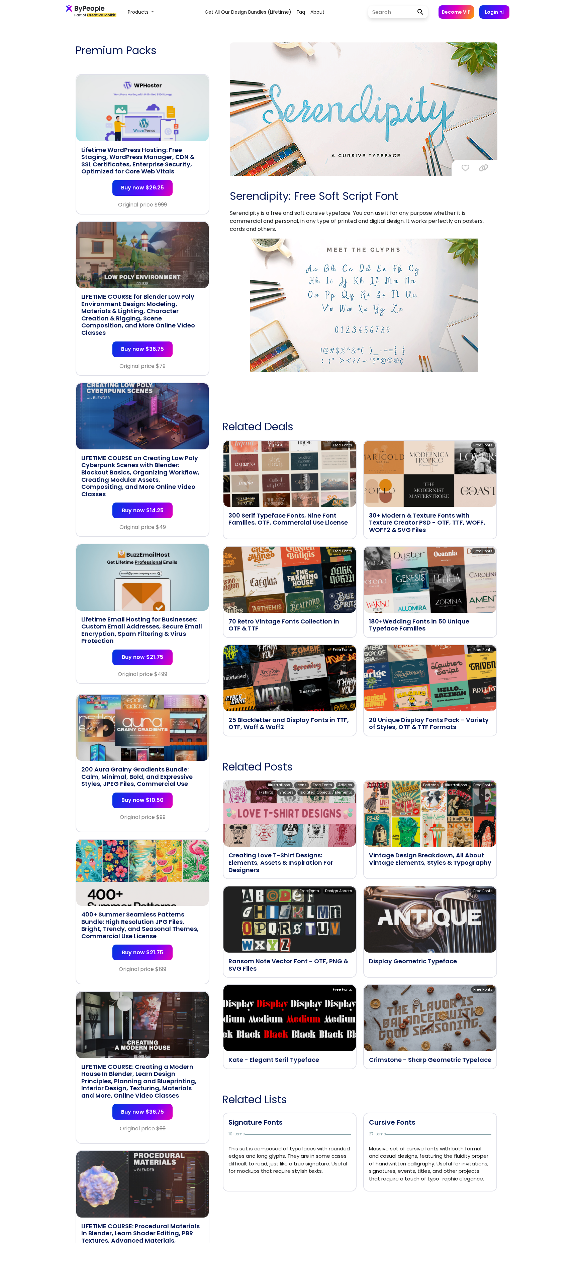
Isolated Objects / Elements (326, 792)
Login (492, 12)
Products (139, 12)
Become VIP (456, 12)
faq (301, 12)
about (317, 12)
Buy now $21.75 (142, 657)
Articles (345, 785)
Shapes (286, 792)
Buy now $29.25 (142, 187)
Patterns (431, 785)
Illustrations (279, 785)
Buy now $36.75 (142, 349)
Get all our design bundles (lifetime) (248, 12)
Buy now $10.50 (142, 800)
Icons (301, 785)
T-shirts (266, 792)
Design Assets (338, 890)
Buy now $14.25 (143, 510)
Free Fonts (342, 445)
